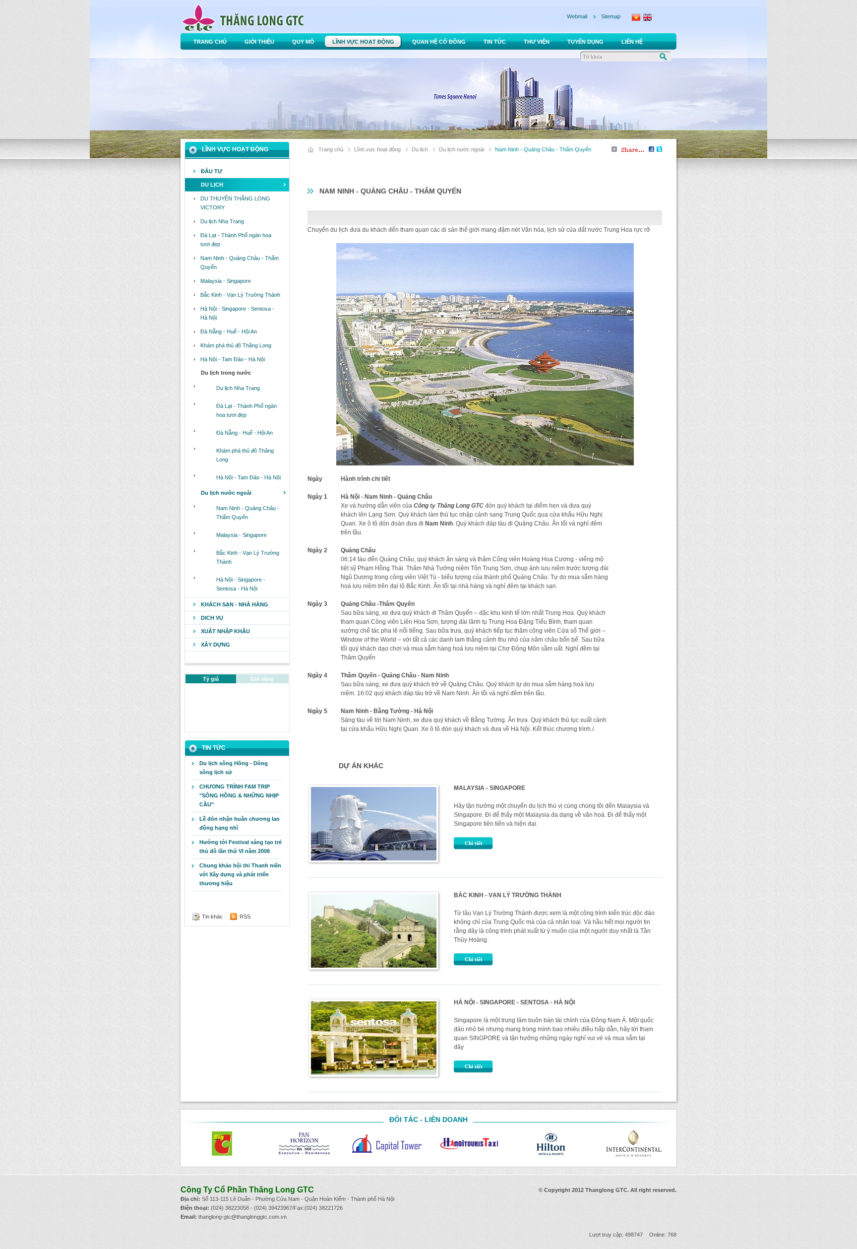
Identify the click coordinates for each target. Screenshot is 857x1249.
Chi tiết (474, 843)
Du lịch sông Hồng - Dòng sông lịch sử (233, 767)
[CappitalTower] (386, 1144)
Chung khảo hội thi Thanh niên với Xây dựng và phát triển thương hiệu (240, 874)
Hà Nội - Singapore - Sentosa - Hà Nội (514, 1002)
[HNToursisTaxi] (468, 1144)
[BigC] (221, 1144)
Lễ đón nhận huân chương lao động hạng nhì (239, 823)
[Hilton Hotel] (551, 1144)
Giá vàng (262, 679)
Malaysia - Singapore (489, 788)
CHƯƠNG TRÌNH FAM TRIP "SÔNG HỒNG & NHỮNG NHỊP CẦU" (239, 795)
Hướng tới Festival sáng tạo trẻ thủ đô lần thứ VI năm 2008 (240, 846)
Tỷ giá (211, 679)
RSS (245, 917)
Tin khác (212, 917)
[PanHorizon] (304, 1144)
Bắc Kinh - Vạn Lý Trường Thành (507, 895)
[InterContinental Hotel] (633, 1144)
